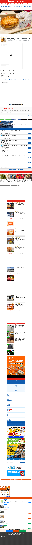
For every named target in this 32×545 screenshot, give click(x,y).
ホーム (6, 533)
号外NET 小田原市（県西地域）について (17, 534)
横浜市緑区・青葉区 (9, 395)
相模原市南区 (9, 409)
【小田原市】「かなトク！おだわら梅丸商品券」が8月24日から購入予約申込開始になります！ (20, 222)
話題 (22, 3)
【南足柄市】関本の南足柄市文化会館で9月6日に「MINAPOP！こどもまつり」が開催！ (20, 326)
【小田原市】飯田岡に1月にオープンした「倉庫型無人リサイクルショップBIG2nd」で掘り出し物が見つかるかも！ (20, 297)
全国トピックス (2, 3)
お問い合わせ (24, 533)
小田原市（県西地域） (20, 1)
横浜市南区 (8, 399)
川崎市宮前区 (8, 404)
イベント (25, 3)
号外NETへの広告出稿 (18, 533)
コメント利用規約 (30, 115)
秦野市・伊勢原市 (9, 414)
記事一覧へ (16, 117)
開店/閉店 (11, 3)
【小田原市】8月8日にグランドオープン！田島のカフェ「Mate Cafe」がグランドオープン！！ (20, 239)
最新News (6, 3)
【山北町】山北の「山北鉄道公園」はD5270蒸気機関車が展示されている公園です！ (20, 345)
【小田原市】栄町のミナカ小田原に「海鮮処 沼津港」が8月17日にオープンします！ (20, 277)
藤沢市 (7, 415)
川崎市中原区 (8, 405)
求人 (8, 3)
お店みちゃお (18, 3)
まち (20, 3)
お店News (14, 3)
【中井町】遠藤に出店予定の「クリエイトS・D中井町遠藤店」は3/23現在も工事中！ (20, 268)
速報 (27, 3)
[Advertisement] (16, 194)
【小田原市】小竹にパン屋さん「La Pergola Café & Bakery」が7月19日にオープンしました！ (20, 231)
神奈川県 (7, 9)
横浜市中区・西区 (9, 394)
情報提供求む (13, 533)
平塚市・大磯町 (8, 419)
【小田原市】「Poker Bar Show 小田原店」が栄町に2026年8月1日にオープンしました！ (20, 351)
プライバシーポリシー (8, 534)
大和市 (8, 410)
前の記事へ (5, 117)
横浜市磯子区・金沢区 (9, 400)
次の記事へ (26, 117)
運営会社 (9, 533)
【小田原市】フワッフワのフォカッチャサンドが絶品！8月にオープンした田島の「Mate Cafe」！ (20, 333)
